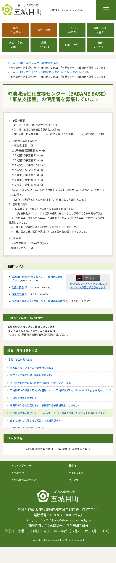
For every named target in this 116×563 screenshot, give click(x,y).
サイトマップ (76, 472)
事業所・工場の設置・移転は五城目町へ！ (33, 375)
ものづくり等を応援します (24, 398)
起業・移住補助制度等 (22, 350)
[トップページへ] (58, 495)
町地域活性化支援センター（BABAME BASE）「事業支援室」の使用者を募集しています (57, 413)
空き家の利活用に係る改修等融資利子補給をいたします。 (41, 382)
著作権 (72, 465)
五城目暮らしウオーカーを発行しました (32, 367)
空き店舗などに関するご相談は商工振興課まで (35, 420)
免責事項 (19, 472)
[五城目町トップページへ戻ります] (42, 9)
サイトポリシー (22, 465)
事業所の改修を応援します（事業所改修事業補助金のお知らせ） (45, 405)
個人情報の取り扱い (25, 479)
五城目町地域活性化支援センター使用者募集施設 (38, 301)
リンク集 (73, 479)
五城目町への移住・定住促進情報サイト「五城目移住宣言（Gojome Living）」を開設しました (61, 390)
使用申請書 (18, 287)
